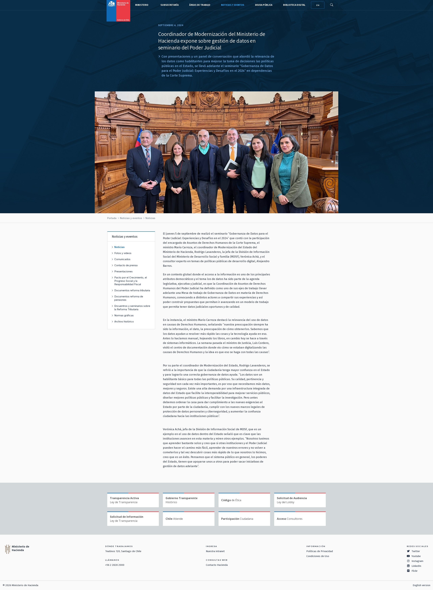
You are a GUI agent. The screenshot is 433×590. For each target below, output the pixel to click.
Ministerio (141, 5)
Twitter (416, 551)
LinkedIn (416, 565)
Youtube (416, 556)
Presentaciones (123, 271)
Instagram (417, 561)
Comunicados (122, 259)
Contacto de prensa (126, 265)
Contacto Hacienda (217, 564)
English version (421, 585)
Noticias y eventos (232, 5)
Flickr (415, 570)
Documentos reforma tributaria (132, 290)
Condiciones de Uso (317, 556)
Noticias (150, 218)
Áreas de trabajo (199, 5)
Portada (112, 218)
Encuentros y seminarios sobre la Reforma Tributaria (132, 307)
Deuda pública (263, 5)
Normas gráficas (124, 315)
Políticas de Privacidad (319, 551)
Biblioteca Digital (294, 5)
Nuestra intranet (215, 551)
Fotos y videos (122, 253)
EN (317, 5)
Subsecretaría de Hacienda (169, 5)
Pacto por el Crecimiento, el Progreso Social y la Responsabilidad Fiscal (130, 281)
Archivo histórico (124, 321)
